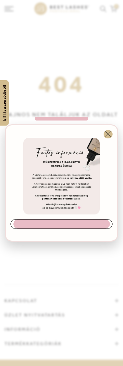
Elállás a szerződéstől (4, 103)
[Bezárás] (108, 134)
